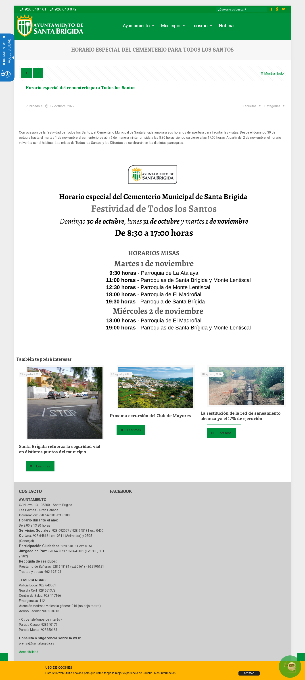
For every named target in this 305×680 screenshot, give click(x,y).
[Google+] (277, 9)
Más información (164, 673)
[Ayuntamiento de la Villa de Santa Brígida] (50, 25)
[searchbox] (241, 9)
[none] (64, 403)
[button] (275, 106)
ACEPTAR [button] (249, 673)
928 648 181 (36, 9)
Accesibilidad (28, 652)
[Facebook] (271, 9)
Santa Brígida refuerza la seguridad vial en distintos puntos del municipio (59, 449)
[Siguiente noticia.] (38, 73)
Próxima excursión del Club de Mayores (150, 415)
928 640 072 (66, 9)
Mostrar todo (274, 73)
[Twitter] (283, 9)
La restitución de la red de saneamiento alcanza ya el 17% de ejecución (240, 415)
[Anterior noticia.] (26, 73)
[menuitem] (137, 26)
